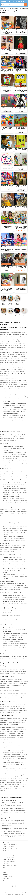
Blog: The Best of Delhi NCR (10, 865)
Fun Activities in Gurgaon (9, 850)
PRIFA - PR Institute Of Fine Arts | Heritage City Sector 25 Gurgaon (7, 70)
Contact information (19, 894)
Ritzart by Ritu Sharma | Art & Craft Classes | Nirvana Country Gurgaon (7, 207)
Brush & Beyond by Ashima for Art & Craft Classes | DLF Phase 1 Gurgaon (7, 51)
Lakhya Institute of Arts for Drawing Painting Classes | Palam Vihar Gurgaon (7, 268)
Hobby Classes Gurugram (9, 8)
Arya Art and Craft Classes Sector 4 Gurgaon (21, 168)
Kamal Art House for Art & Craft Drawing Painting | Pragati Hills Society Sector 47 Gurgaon (21, 227)
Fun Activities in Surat (8, 857)
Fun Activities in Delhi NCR (10, 844)
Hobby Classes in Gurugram (10, 859)
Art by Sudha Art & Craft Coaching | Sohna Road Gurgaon (21, 207)
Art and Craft (18, 8)
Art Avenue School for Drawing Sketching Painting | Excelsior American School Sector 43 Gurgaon (7, 290)
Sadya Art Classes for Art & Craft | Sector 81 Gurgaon (7, 226)
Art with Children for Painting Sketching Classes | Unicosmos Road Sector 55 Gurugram (21, 130)
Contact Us (6, 878)
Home (1, 8)
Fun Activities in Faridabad (10, 848)
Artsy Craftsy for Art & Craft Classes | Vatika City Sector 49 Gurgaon (20, 248)
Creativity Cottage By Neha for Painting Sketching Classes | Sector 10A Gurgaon (7, 129)
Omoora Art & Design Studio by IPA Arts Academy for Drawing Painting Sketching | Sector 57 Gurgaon (21, 188)
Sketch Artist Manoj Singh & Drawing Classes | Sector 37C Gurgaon (21, 31)
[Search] (25, 4)
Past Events (6, 867)
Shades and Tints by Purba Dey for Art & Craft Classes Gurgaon (21, 70)
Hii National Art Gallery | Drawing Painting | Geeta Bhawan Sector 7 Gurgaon (21, 109)
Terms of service (9, 894)
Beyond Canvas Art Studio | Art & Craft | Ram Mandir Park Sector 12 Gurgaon (21, 89)
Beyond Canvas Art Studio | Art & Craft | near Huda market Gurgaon (7, 89)
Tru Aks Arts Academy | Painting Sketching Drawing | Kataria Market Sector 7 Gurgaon (7, 109)
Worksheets (6, 863)
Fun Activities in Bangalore (10, 855)
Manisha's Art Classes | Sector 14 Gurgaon (7, 167)
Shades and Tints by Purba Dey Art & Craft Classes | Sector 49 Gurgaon (7, 31)
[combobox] (12, 4)
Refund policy (15, 892)
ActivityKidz (8, 892)
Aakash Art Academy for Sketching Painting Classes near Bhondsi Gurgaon (21, 289)
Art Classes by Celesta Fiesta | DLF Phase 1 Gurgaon (20, 268)
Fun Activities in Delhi (8, 846)
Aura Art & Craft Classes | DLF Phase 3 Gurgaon (21, 149)
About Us (5, 874)
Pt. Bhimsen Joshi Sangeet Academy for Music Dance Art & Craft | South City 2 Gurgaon (21, 51)
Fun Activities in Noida (8, 853)
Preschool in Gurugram (9, 861)
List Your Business (7, 876)
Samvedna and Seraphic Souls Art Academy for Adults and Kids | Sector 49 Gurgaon (7, 187)
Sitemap (5, 880)
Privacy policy (23, 892)
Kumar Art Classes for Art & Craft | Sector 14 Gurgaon (7, 149)
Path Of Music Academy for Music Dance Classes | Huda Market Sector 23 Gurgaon (7, 248)
